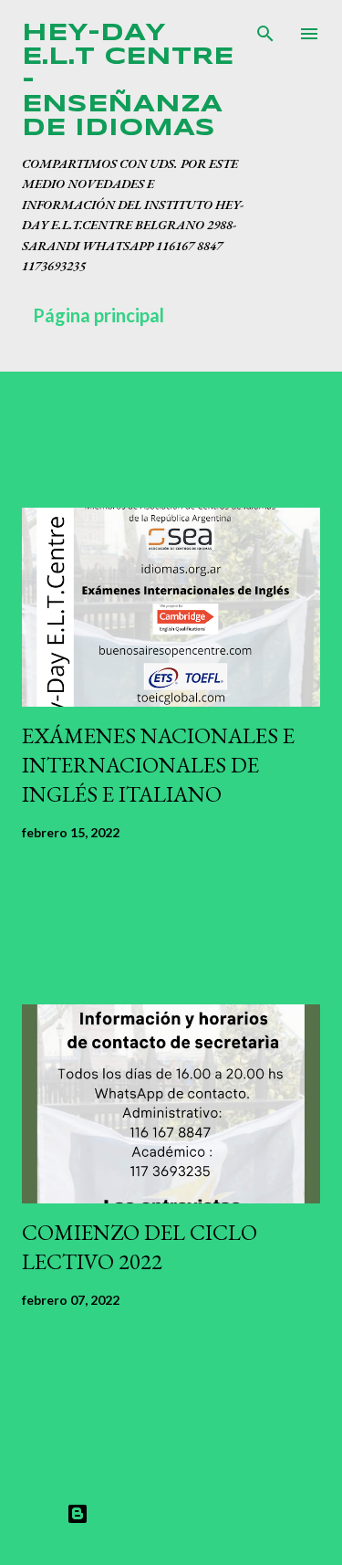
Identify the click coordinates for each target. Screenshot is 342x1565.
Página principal (98, 315)
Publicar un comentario (203, 889)
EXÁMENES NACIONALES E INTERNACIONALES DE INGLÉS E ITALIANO (158, 764)
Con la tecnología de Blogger (182, 1513)
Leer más (52, 911)
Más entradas (269, 1446)
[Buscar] (265, 33)
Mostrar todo (250, 411)
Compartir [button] (60, 889)
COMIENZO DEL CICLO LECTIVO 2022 (139, 1247)
